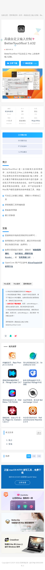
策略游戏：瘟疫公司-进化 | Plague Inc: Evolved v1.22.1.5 (11, 420)
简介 (10, 440)
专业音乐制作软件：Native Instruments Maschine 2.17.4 (32, 420)
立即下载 (13, 63)
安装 (10, 444)
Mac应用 (7, 284)
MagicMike (36, 121)
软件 (20, 15)
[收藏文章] (6, 336)
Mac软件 (17, 284)
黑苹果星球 (13, 15)
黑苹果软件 (27, 284)
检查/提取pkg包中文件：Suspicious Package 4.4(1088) (32, 383)
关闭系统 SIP (24, 257)
